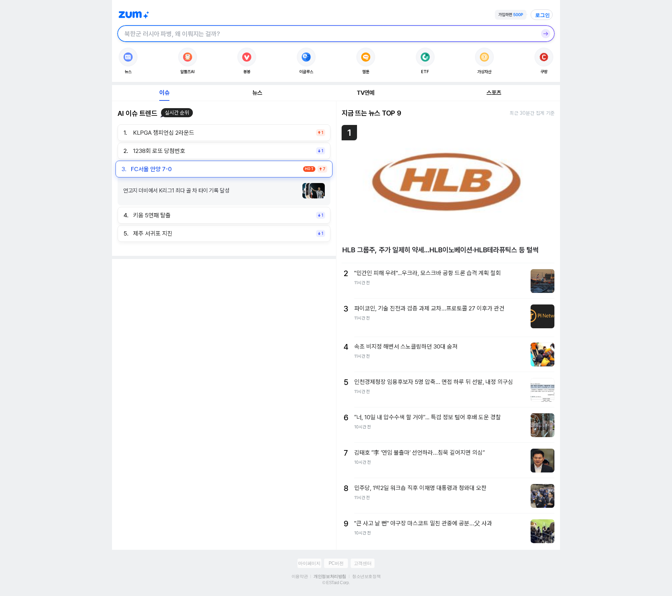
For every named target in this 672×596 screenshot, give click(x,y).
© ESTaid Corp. (336, 582)
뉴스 (257, 92)
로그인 (542, 15)
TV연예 (365, 92)
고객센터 (362, 563)
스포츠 (494, 92)
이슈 (164, 92)
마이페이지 (309, 563)
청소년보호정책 (366, 576)
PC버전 (336, 563)
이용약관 (300, 576)
